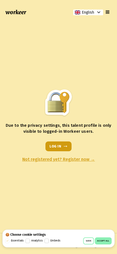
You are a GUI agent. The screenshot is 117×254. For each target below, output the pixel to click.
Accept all (103, 241)
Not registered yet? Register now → (58, 159)
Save (88, 241)
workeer (15, 12)
